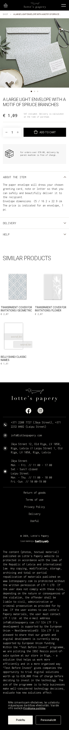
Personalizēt (48, 720)
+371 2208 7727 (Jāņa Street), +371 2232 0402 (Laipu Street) (36, 424)
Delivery (34, 513)
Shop (5, 14)
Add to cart (48, 132)
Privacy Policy (34, 506)
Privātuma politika (34, 708)
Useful (34, 520)
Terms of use (34, 499)
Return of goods (35, 492)
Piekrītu (20, 720)
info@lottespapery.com (26, 435)
